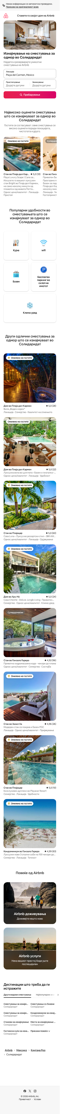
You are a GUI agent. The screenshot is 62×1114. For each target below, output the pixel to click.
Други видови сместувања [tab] (17, 994)
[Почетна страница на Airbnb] (6, 15)
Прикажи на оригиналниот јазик (22, 7)
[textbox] (16, 85)
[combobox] (30, 75)
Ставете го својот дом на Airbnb (35, 15)
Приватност (25, 1099)
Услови (37, 1099)
